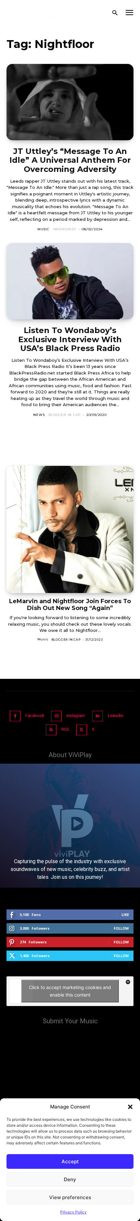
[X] (81, 730)
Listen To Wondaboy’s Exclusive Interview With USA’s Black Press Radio (70, 339)
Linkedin (115, 716)
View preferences (70, 1197)
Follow (121, 928)
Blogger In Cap (65, 415)
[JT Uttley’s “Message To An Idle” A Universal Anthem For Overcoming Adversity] (70, 102)
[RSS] (51, 730)
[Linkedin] (97, 716)
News (39, 415)
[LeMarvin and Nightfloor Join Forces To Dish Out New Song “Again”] (70, 529)
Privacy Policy (73, 1212)
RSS (65, 729)
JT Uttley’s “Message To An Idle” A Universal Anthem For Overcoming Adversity (70, 160)
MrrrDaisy (65, 229)
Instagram (75, 716)
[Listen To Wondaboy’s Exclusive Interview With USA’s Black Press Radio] (70, 281)
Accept (70, 1161)
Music (43, 229)
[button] (130, 1107)
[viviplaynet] (42, 13)
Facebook (34, 716)
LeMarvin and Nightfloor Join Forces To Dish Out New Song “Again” (70, 605)
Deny (70, 1179)
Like (125, 914)
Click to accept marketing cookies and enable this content (70, 991)
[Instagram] (56, 716)
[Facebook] (15, 716)
